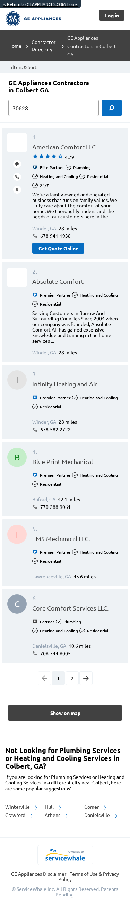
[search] (112, 108)
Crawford (15, 815)
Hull (50, 806)
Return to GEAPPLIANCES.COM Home (40, 4)
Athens (53, 815)
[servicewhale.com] (65, 855)
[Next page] (86, 678)
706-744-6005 (55, 653)
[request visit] (17, 190)
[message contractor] (17, 164)
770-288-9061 (55, 507)
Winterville (18, 806)
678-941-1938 (55, 236)
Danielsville (97, 815)
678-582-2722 (55, 429)
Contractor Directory (43, 45)
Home (14, 46)
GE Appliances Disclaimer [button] (39, 873)
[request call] (17, 177)
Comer (92, 806)
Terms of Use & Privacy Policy (88, 876)
